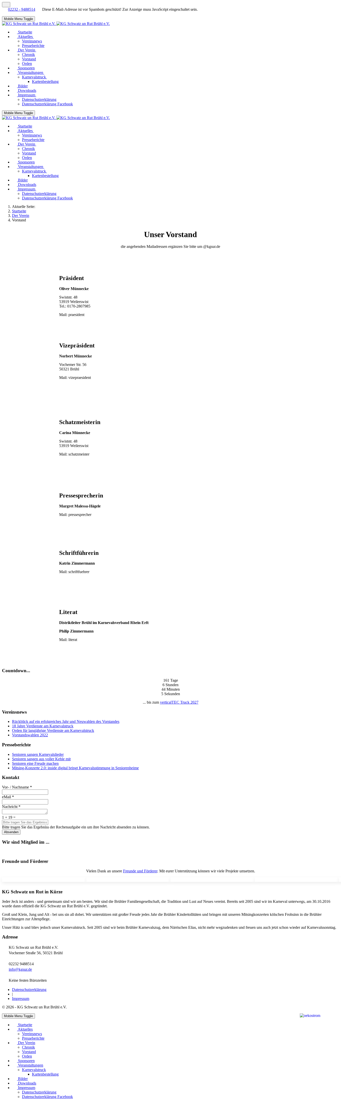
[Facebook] (4, 14)
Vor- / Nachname (17, 787)
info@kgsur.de (20, 969)
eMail (8, 797)
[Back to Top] (6, 4)
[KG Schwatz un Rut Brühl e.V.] (56, 23)
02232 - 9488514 (21, 9)
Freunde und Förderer (140, 871)
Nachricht (11, 806)
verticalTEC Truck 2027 (179, 702)
